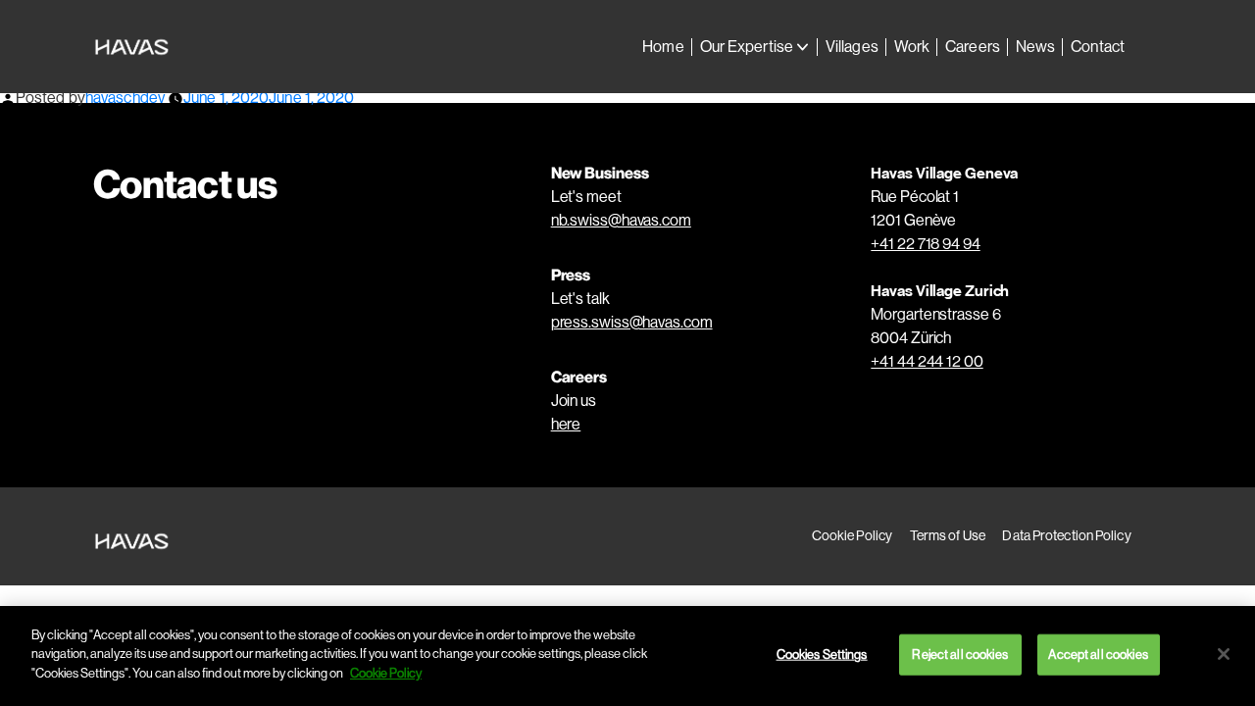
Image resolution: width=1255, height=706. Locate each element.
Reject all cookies (959, 654)
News (1035, 46)
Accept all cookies (1097, 654)
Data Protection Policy (1066, 535)
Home (662, 46)
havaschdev (125, 97)
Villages (852, 46)
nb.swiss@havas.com (621, 220)
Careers (972, 46)
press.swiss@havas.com (632, 322)
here (566, 424)
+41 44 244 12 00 (926, 361)
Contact (1098, 46)
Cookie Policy (852, 535)
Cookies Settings (822, 654)
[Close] (1223, 654)
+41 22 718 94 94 (925, 243)
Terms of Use (947, 535)
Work (911, 46)
